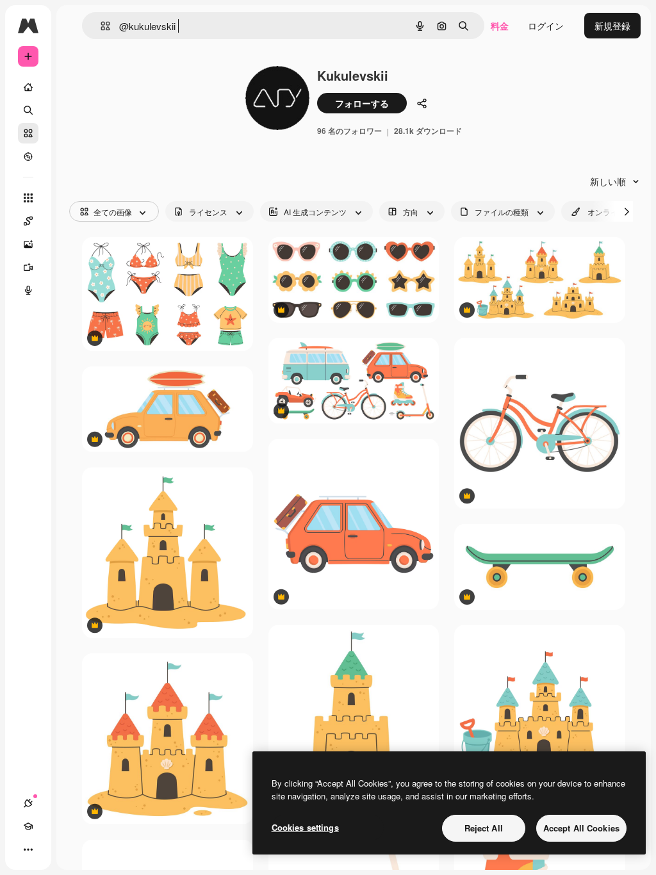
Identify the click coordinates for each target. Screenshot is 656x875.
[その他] (28, 849)
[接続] (28, 803)
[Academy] (28, 826)
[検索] (28, 110)
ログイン (546, 25)
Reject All (483, 828)
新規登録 (612, 25)
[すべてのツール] (28, 198)
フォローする (362, 103)
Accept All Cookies (581, 828)
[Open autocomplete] (100, 26)
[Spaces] (28, 221)
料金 (500, 25)
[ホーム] (28, 87)
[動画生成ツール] (28, 267)
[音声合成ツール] (28, 290)
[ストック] (28, 133)
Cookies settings (305, 827)
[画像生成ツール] (28, 244)
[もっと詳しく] (28, 156)
